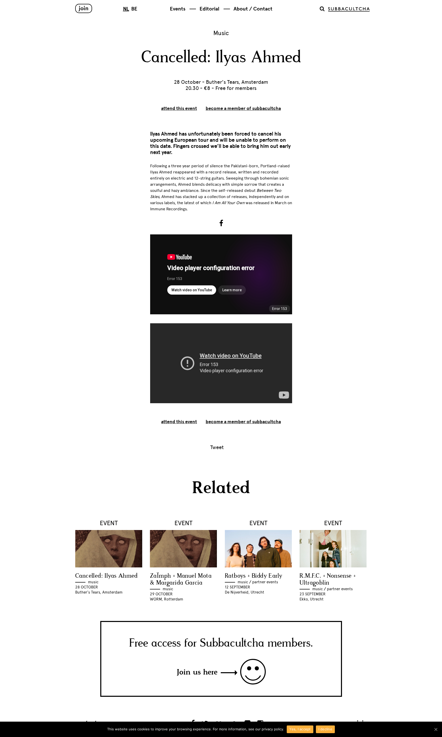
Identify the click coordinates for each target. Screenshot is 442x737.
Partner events (265, 582)
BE (134, 9)
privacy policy (272, 729)
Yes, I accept (300, 729)
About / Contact (253, 9)
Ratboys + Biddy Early (253, 576)
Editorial (209, 9)
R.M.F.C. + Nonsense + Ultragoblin (328, 579)
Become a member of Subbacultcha (243, 108)
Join (84, 8)
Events (177, 9)
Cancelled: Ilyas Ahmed (106, 576)
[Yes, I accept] (435, 729)
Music (221, 33)
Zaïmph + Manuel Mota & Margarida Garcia (181, 579)
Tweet (217, 447)
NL (126, 9)
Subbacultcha (349, 9)
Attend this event (179, 108)
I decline (325, 729)
